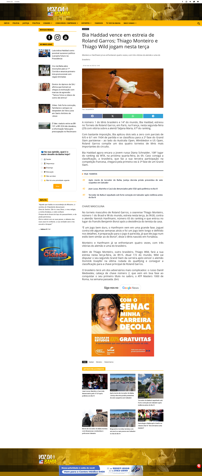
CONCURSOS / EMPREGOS (66, 23)
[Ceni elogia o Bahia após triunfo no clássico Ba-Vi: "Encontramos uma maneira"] (150, 415)
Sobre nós (10, 1)
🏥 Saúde (47, 159)
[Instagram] (186, 1)
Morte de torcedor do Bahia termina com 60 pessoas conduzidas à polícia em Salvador (94, 431)
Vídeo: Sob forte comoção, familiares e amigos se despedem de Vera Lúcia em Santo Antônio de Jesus (64, 110)
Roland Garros (109, 362)
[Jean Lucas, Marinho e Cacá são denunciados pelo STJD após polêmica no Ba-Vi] (95, 381)
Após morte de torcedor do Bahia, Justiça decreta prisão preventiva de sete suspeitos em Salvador (126, 181)
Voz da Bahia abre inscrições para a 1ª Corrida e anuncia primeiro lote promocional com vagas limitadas (63, 71)
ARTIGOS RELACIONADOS (93, 369)
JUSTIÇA (26, 23)
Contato (17, 1)
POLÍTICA (36, 23)
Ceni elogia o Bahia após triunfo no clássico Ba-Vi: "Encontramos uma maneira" (150, 425)
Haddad (91, 362)
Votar (58, 186)
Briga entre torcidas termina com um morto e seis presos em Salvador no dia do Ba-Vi (122, 431)
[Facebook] (182, 1)
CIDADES (46, 23)
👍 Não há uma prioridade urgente (56, 180)
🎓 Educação (49, 172)
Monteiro (99, 362)
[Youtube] (198, 1)
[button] (199, 26)
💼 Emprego (48, 168)
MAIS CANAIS (129, 23)
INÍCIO (6, 23)
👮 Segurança (49, 163)
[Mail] (190, 1)
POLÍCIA (16, 23)
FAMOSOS (99, 23)
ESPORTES (85, 23)
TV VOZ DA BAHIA (113, 23)
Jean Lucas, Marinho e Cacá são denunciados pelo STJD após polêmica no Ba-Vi (123, 189)
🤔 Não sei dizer (50, 176)
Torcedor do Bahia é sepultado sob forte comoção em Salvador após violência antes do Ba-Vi (126, 196)
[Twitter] (194, 1)
